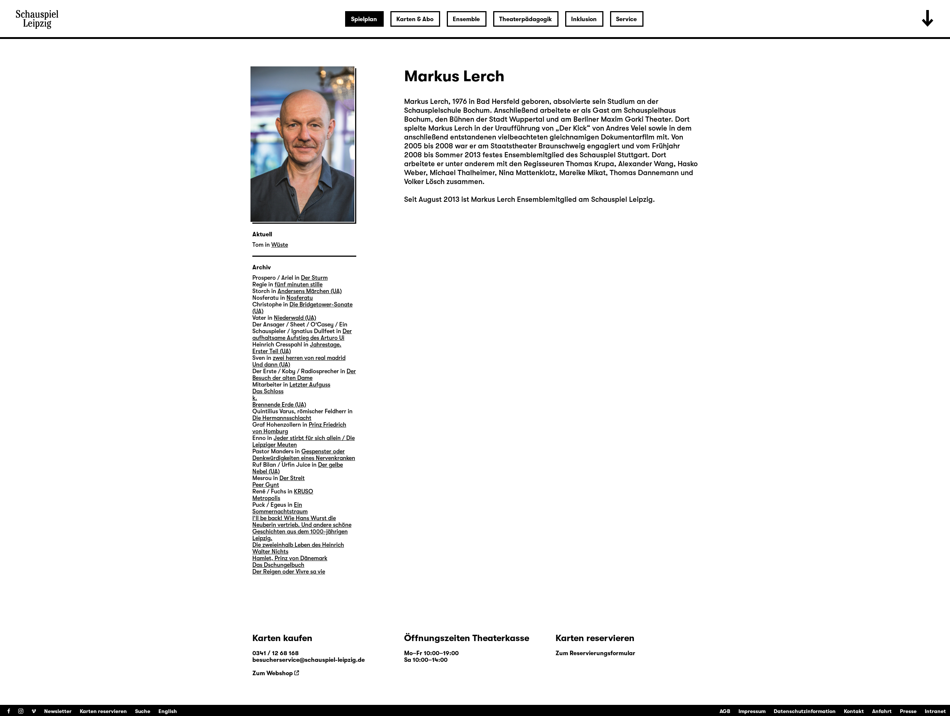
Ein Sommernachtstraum (280, 508)
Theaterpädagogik (525, 19)
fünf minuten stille (298, 284)
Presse (908, 711)
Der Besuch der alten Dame (304, 374)
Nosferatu (299, 298)
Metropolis (266, 498)
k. (254, 398)
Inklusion (584, 19)
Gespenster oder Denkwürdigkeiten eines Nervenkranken (303, 455)
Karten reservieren (103, 711)
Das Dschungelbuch (278, 565)
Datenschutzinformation (805, 711)
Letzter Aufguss (309, 384)
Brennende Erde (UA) (279, 404)
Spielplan (364, 19)
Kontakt (854, 711)
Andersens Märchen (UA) (310, 291)
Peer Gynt (265, 485)
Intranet (935, 711)
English (167, 711)
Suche (142, 711)
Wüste (279, 245)
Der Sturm (314, 278)
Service (626, 19)
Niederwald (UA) (295, 318)
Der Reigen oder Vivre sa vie (288, 571)
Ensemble (466, 19)
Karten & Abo (414, 19)
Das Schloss (268, 391)
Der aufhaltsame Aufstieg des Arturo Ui (302, 334)
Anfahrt (882, 711)
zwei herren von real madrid (309, 358)
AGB (725, 711)
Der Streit (292, 478)
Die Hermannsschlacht (281, 418)
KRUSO (303, 491)
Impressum (752, 711)
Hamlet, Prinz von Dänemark (289, 558)
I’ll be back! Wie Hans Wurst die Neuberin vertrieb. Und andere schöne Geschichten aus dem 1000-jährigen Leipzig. (301, 528)
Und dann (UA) (271, 364)
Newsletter (58, 711)
